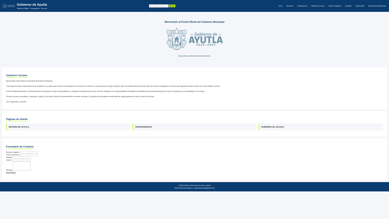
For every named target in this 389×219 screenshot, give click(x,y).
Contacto (348, 6)
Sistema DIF (360, 6)
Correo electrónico (12, 155)
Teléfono (9, 157)
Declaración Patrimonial (377, 6)
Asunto (8, 160)
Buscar (172, 6)
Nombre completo (12, 152)
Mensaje (9, 170)
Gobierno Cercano (318, 6)
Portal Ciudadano (335, 6)
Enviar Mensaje (10, 173)
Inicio (280, 6)
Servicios (289, 6)
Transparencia (302, 6)
